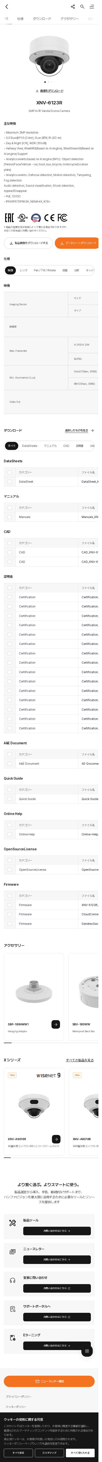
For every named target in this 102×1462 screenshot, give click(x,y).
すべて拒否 (18, 1452)
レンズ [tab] (23, 270)
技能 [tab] (65, 270)
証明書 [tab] (79, 446)
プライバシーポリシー (18, 1396)
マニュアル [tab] (50, 446)
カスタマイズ (49, 1452)
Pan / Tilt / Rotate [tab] (45, 270)
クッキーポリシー (16, 1407)
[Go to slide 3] (51, 82)
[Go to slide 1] (45, 82)
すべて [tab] (11, 446)
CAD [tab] (66, 446)
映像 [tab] (10, 270)
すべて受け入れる (80, 1452)
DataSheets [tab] (29, 446)
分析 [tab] (76, 270)
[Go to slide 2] (48, 82)
